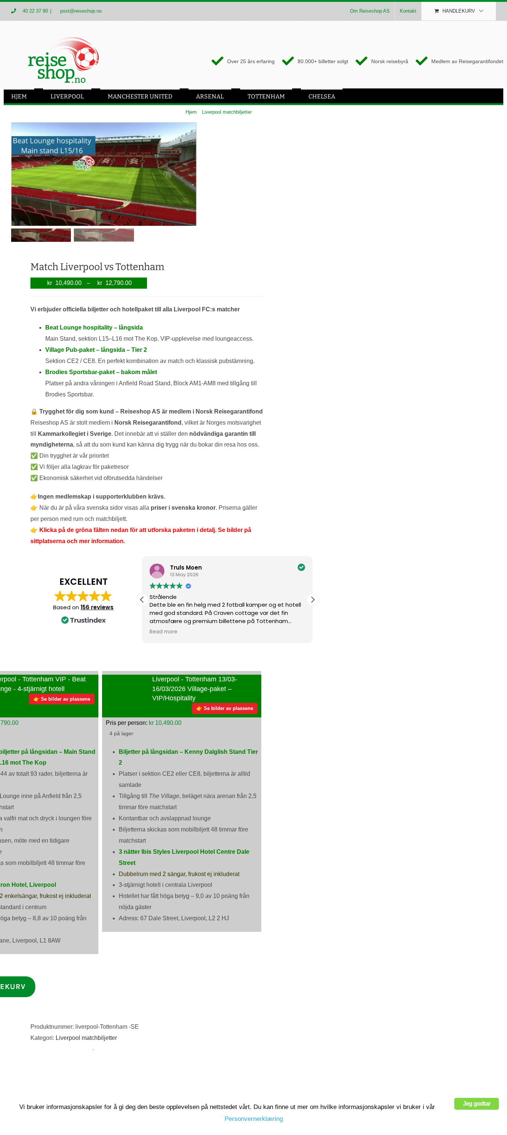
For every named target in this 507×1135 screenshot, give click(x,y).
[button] (312, 599)
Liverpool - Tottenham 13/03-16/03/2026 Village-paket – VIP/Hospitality (194, 688)
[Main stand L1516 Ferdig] (104, 174)
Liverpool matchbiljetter (86, 1038)
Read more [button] (163, 632)
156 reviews (97, 607)
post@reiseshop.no (80, 11)
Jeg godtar (476, 1103)
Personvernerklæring (254, 1118)
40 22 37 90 (35, 11)
